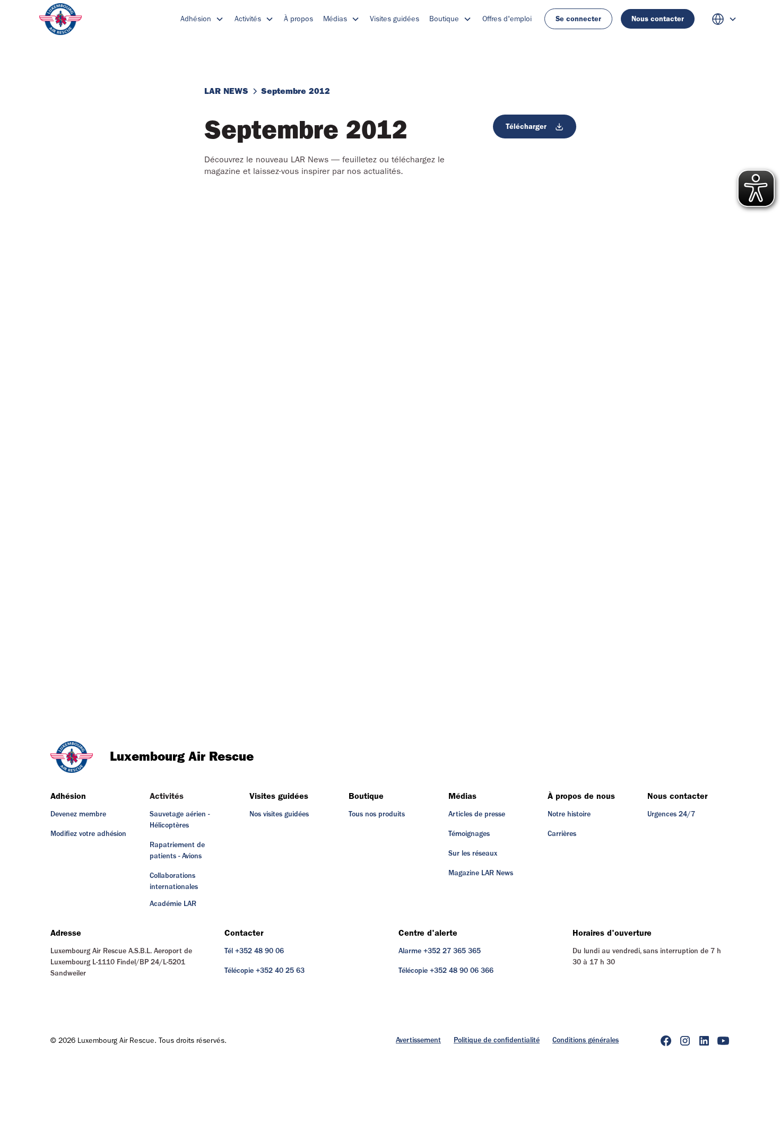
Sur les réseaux (472, 853)
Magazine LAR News (480, 873)
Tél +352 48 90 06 (254, 951)
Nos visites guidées (279, 814)
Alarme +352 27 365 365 (439, 951)
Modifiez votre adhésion (88, 834)
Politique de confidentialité (497, 1040)
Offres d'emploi (507, 18)
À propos (298, 18)
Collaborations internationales (174, 881)
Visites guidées (394, 18)
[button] (202, 19)
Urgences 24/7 (671, 814)
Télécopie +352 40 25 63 (264, 970)
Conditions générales (585, 1040)
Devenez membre (78, 814)
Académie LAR (173, 904)
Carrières (562, 834)
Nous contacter (657, 18)
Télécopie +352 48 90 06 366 (445, 970)
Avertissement (418, 1040)
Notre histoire (569, 814)
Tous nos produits (377, 814)
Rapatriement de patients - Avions (177, 850)
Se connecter (578, 18)
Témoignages (469, 834)
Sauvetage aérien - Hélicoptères (180, 820)
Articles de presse (476, 814)
